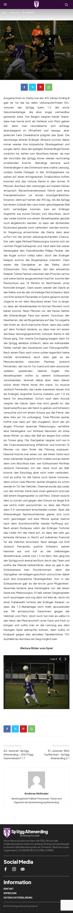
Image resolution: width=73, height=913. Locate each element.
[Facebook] (24, 87)
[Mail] (22, 869)
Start (4, 12)
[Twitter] (32, 87)
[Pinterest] (40, 87)
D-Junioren (28, 12)
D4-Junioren (34, 58)
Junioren (14, 12)
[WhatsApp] (48, 87)
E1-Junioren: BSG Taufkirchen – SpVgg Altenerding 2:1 (56, 754)
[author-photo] (36, 788)
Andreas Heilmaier (36, 793)
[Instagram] (14, 869)
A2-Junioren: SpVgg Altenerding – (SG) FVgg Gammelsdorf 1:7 (18, 754)
